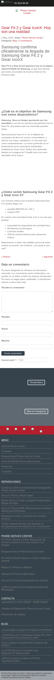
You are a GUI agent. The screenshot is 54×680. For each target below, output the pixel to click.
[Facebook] (10, 431)
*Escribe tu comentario (13, 287)
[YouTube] (27, 431)
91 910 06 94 (21, 3)
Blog (15, 40)
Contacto (6, 471)
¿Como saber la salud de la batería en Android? (26, 630)
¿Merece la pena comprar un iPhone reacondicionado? (20, 659)
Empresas (6, 466)
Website (5, 340)
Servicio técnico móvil (13, 446)
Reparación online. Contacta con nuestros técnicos (23, 517)
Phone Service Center (32, 37)
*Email (4, 329)
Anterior (5, 257)
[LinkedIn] (35, 431)
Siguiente (47, 257)
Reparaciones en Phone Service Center (22, 551)
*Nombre (5, 317)
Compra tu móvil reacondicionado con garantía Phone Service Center (26, 489)
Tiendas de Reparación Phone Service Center (25, 608)
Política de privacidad (20, 675)
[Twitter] (18, 431)
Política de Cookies (38, 675)
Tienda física (36, 382)
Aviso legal (5, 675)
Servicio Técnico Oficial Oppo (17, 495)
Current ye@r (8, 360)
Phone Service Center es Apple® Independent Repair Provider (26, 501)
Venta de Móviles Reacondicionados (20, 461)
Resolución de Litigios (13, 614)
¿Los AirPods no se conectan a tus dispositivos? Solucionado (19, 651)
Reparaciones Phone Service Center (20, 456)
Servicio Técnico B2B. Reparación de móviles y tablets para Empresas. (26, 509)
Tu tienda (6, 451)
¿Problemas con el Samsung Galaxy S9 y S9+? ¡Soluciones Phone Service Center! (26, 636)
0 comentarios (25, 40)
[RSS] (43, 431)
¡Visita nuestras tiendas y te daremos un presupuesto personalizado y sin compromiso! (25, 525)
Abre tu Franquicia (36, 411)
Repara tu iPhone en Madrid (16, 567)
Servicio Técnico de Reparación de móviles (24, 580)
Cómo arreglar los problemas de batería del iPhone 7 (24, 644)
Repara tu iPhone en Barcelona (18, 574)
